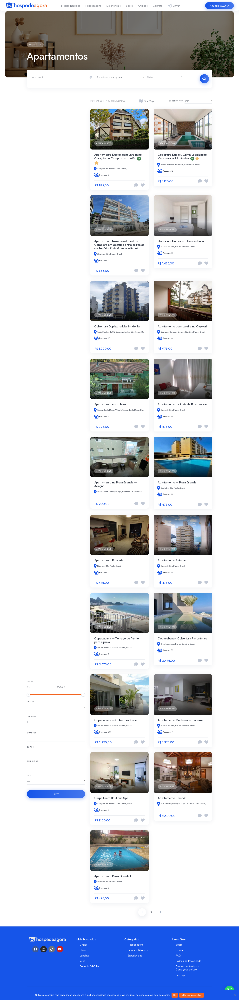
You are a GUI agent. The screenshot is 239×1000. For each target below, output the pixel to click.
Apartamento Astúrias (172, 560)
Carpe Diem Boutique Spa (111, 798)
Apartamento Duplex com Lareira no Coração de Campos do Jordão (118, 156)
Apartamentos (103, 143)
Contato (157, 5)
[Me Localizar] (90, 77)
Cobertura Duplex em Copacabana (181, 241)
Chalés (83, 944)
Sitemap (180, 975)
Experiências (113, 5)
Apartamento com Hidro (110, 404)
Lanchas (84, 955)
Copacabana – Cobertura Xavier (116, 720)
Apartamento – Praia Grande (177, 482)
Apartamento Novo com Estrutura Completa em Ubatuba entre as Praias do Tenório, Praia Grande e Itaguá (119, 244)
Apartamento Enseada (108, 560)
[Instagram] (43, 949)
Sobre (129, 5)
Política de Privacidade (188, 960)
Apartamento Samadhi (172, 798)
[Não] (235, 995)
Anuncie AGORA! (90, 966)
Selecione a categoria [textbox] (109, 77)
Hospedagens (93, 5)
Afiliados (143, 5)
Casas (83, 950)
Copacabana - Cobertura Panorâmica (182, 638)
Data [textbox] (187, 101)
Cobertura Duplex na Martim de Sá (117, 326)
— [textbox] (28, 707)
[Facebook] (35, 949)
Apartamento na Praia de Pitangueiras (182, 404)
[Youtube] (60, 949)
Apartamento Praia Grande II (112, 876)
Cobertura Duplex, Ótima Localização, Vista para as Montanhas (182, 156)
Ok (174, 995)
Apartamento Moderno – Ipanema (180, 720)
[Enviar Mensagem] (136, 185)
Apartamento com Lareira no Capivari (182, 326)
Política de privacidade (191, 995)
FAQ (178, 955)
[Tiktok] (51, 949)
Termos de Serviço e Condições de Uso (187, 968)
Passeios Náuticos (70, 5)
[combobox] (121, 77)
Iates (82, 960)
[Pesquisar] (204, 78)
